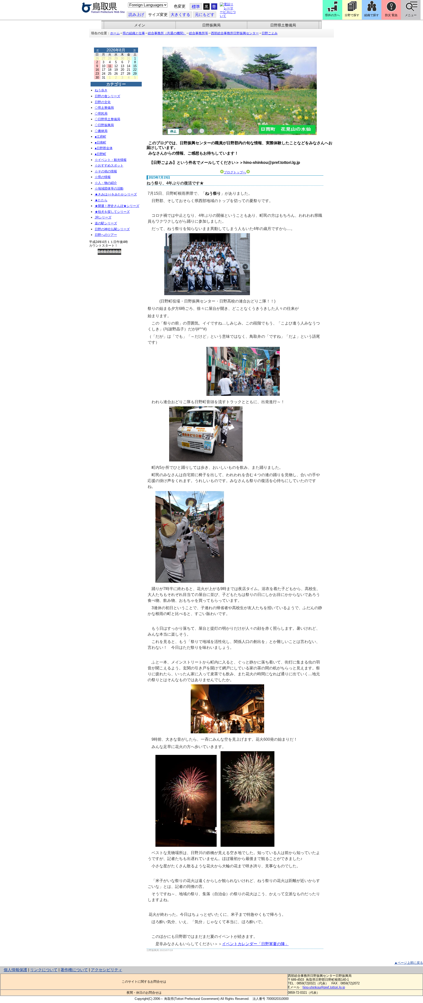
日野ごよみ (270, 33)
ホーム (115, 33)
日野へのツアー (106, 235)
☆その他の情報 (106, 171)
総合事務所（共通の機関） (167, 33)
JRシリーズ (103, 217)
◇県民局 (101, 113)
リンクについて (44, 970)
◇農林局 (101, 131)
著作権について (74, 970)
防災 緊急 (391, 15)
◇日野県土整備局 (107, 119)
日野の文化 (103, 102)
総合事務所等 (198, 33)
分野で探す (352, 15)
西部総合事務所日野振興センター (235, 33)
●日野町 (100, 154)
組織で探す (371, 15)
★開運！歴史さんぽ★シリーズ (117, 206)
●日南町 (100, 142)
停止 (173, 131)
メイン (139, 25)
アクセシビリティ (106, 970)
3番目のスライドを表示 (201, 130)
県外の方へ (332, 15)
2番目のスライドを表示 (195, 130)
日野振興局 (211, 25)
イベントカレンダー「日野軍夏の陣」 (255, 944)
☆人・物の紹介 (106, 183)
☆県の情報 (103, 177)
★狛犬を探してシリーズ (112, 212)
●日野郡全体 (104, 148)
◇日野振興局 (104, 125)
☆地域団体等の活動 (109, 188)
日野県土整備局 (283, 25)
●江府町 (100, 136)
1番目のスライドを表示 (189, 130)
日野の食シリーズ (107, 96)
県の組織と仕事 (134, 33)
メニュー (411, 15)
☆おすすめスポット (109, 165)
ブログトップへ (235, 172)
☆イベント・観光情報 (111, 160)
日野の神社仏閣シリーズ (112, 229)
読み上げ (136, 14)
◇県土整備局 (104, 107)
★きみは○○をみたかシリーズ (116, 194)
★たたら (101, 200)
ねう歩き (101, 90)
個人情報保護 (15, 970)
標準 (196, 6)
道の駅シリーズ (106, 223)
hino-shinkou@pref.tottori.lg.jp (324, 987)
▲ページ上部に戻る (408, 963)
